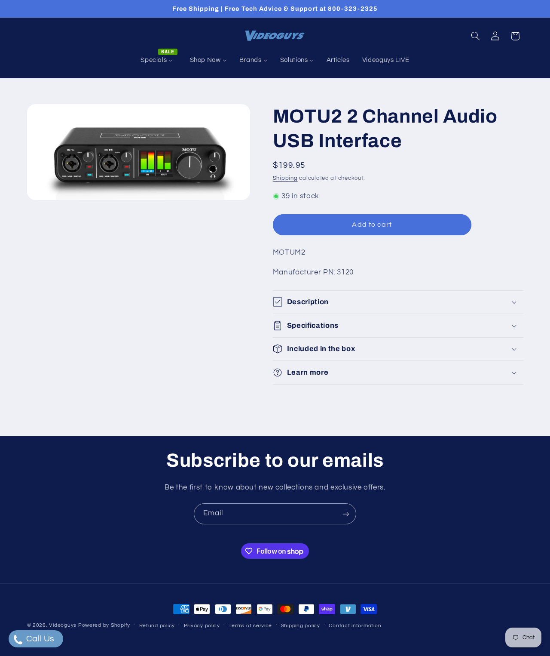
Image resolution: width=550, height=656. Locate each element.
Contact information (355, 625)
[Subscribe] (346, 513)
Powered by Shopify (104, 625)
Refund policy (157, 625)
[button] (475, 36)
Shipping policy (300, 625)
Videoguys (62, 625)
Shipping (285, 178)
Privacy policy (202, 625)
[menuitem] (158, 60)
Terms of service (250, 625)
